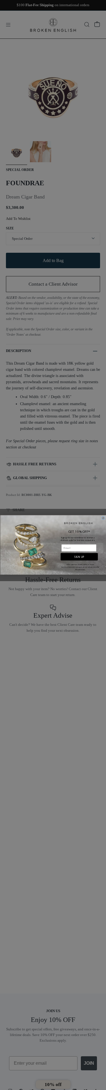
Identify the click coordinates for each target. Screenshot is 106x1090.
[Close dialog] (103, 518)
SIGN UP (79, 557)
